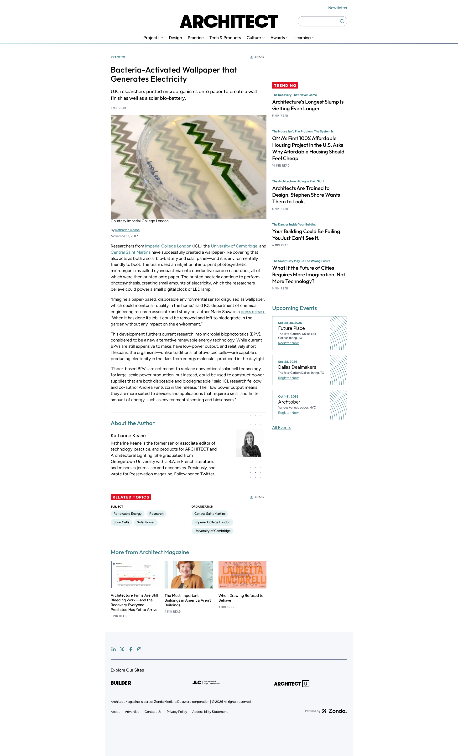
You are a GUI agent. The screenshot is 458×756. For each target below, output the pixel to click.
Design (175, 37)
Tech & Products (225, 37)
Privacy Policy (177, 712)
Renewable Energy (128, 514)
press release (253, 311)
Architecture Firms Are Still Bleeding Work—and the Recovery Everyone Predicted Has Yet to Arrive (134, 602)
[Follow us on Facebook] (131, 649)
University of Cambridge (234, 246)
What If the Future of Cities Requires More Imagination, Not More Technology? (308, 274)
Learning (302, 37)
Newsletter (337, 7)
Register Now (288, 343)
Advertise (132, 712)
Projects (151, 37)
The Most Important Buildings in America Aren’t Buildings (188, 600)
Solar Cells (121, 522)
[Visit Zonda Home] (326, 711)
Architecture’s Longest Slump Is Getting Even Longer (308, 105)
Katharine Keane (127, 230)
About (115, 712)
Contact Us (153, 712)
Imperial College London (168, 246)
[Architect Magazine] (229, 21)
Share (259, 56)
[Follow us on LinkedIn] (113, 649)
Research (156, 514)
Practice (196, 37)
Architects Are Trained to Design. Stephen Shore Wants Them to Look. (306, 195)
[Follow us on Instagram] (139, 649)
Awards (278, 37)
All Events (281, 427)
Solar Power (146, 522)
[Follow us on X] (122, 649)
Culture (254, 37)
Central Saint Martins (131, 252)
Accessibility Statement (210, 712)
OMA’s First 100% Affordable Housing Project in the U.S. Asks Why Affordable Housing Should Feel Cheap (308, 148)
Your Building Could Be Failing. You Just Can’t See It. (307, 234)
